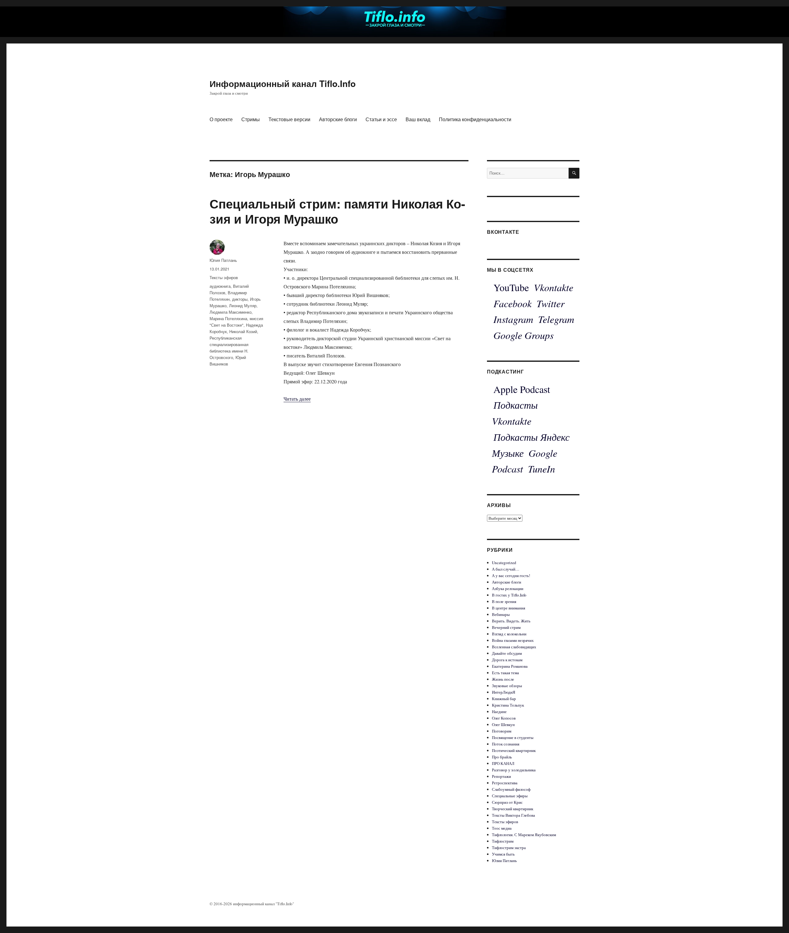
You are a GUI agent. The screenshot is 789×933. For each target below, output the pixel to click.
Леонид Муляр (242, 305)
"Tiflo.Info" (285, 903)
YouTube (511, 287)
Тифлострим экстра (509, 847)
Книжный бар (504, 698)
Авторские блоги (338, 119)
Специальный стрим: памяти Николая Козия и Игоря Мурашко (337, 211)
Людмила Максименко (230, 312)
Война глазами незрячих (513, 640)
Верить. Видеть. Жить (511, 621)
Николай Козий (243, 331)
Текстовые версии (289, 119)
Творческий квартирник (512, 808)
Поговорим (501, 731)
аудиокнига (220, 286)
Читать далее (297, 398)
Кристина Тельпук (508, 705)
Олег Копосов (504, 718)
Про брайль (502, 757)
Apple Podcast (521, 389)
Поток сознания (505, 744)
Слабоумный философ (511, 789)
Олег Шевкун (503, 724)
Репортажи (501, 776)
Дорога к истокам (507, 660)
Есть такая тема (505, 672)
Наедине (499, 711)
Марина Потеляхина (228, 318)
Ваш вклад (418, 119)
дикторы (239, 299)
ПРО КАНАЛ (503, 763)
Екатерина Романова (510, 666)
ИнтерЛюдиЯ (503, 692)
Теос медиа (502, 828)
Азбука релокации (507, 588)
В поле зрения (504, 601)
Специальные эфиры (510, 796)
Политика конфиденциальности (475, 119)
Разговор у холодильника (514, 770)
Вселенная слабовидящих (514, 647)
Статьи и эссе (381, 119)
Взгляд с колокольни (509, 634)
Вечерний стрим (506, 627)
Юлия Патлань (223, 260)
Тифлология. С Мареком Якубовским (524, 834)
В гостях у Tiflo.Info (509, 595)
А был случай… (505, 569)
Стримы (250, 119)
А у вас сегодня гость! (511, 575)
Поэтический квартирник (514, 750)
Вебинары (501, 614)
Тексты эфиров (224, 277)
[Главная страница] (394, 17)
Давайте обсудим (507, 653)
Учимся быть (503, 854)
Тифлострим (502, 841)
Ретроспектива (504, 783)
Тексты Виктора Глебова (513, 815)
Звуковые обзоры (507, 685)
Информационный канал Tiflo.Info (283, 83)
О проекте (221, 119)
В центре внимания (508, 608)
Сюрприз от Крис (507, 802)
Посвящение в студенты (512, 737)
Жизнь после (503, 679)
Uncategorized (504, 562)
